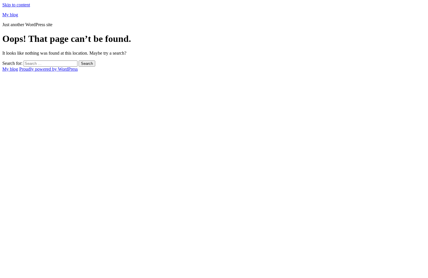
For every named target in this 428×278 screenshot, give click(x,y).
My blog (10, 14)
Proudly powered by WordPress (48, 69)
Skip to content (16, 4)
